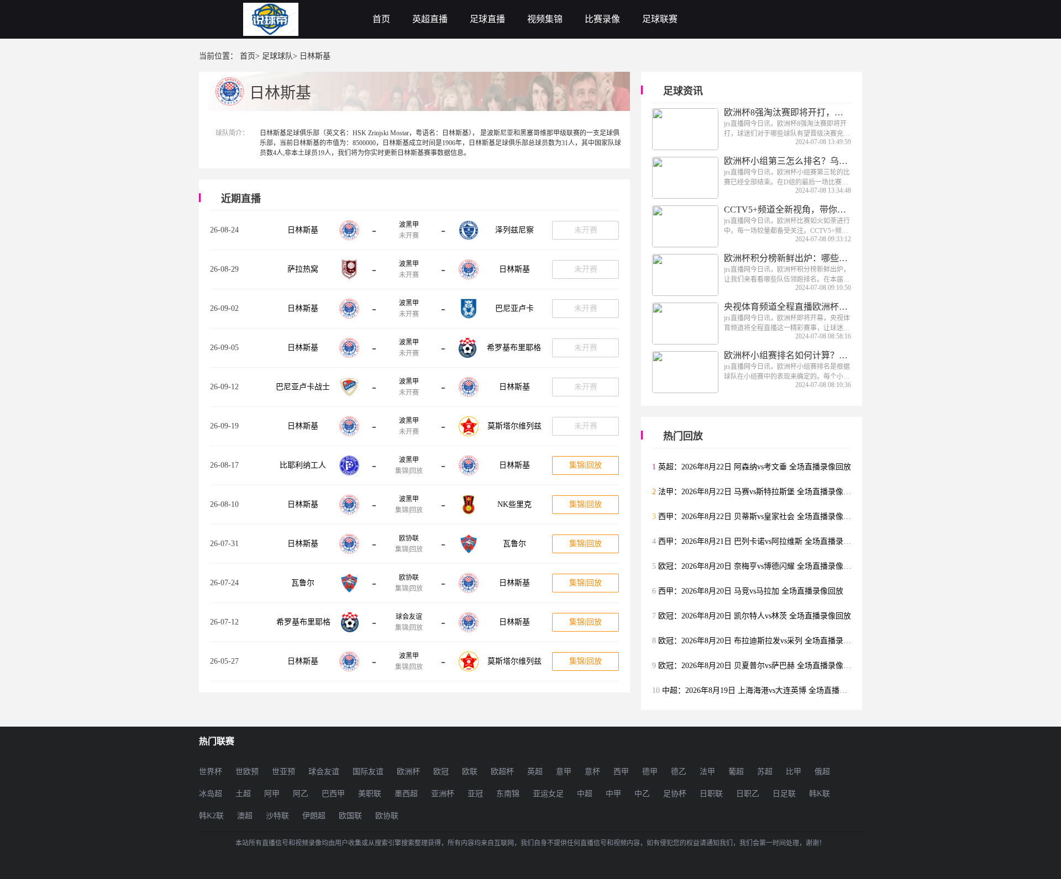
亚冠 (475, 794)
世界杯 (210, 771)
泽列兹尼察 (514, 230)
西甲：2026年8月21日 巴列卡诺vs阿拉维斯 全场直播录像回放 (762, 541)
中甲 (613, 794)
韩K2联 (211, 816)
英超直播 (430, 19)
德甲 (650, 771)
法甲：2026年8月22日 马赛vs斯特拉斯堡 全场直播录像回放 (758, 492)
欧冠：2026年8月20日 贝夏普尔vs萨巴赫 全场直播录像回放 (758, 665)
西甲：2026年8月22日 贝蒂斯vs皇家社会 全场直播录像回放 (758, 516)
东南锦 (507, 794)
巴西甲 (333, 794)
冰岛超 (210, 794)
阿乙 (300, 794)
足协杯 (674, 794)
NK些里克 (514, 504)
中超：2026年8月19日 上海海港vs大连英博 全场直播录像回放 (766, 690)
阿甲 (272, 794)
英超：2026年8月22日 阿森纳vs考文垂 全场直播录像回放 (754, 467)
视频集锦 (545, 19)
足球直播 (487, 19)
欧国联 (350, 816)
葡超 (736, 771)
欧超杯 (502, 771)
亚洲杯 (442, 794)
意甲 (563, 771)
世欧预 (247, 771)
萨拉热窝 (302, 269)
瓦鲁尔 (514, 543)
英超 (535, 771)
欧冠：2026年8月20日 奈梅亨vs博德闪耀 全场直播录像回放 (758, 566)
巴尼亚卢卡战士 (303, 387)
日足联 (784, 794)
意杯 (592, 771)
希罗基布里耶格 (514, 347)
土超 (243, 794)
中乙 (642, 794)
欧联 (469, 771)
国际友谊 (368, 771)
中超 (584, 794)
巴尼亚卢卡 (514, 308)
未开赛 (585, 230)
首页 (381, 19)
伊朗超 (313, 816)
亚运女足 (548, 794)
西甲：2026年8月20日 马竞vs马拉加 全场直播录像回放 (750, 591)
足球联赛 (659, 19)
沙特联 (277, 816)
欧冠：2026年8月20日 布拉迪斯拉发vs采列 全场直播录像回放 (762, 641)
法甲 (707, 771)
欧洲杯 (408, 771)
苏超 (765, 771)
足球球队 (277, 56)
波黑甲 (409, 225)
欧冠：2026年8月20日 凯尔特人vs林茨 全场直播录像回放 (754, 616)
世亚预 (283, 771)
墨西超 (406, 794)
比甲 (793, 771)
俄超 (822, 771)
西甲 (621, 771)
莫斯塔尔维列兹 (514, 426)
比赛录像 (602, 19)
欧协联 (409, 538)
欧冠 (441, 771)
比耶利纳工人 (303, 465)
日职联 (711, 794)
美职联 (369, 794)
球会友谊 (409, 617)
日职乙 (747, 794)
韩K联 (819, 794)
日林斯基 (302, 230)
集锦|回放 (585, 465)
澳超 (245, 816)
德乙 (678, 771)
